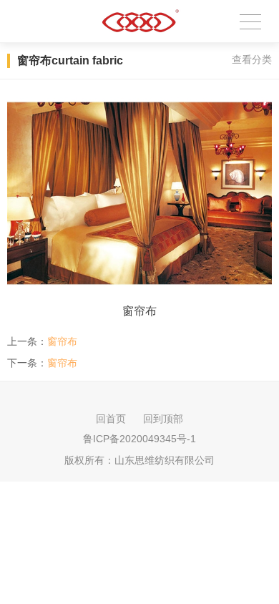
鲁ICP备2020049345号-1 (139, 438)
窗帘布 (62, 341)
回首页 (111, 418)
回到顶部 (163, 418)
